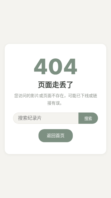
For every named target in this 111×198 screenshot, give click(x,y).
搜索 (88, 118)
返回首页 (56, 135)
